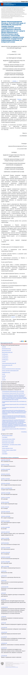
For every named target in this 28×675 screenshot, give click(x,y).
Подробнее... (24, 431)
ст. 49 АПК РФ (4, 647)
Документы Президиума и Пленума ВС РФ (11, 389)
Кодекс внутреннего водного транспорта (11, 368)
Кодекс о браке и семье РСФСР (9, 450)
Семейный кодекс (6, 372)
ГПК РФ (4, 361)
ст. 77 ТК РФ (3, 622)
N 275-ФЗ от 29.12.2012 (5, 483)
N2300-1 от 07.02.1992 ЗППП (6, 488)
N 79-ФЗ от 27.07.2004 (5, 478)
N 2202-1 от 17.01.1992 (5, 538)
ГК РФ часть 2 (5, 355)
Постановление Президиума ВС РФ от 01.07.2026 (13, 391)
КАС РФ (4, 366)
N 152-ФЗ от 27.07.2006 (5, 547)
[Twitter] (23, 340)
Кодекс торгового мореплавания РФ (10, 370)
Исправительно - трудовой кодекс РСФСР (11, 444)
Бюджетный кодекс (6, 348)
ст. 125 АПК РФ (4, 655)
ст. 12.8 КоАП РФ (4, 607)
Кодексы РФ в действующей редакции (10, 345)
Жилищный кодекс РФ (7, 365)
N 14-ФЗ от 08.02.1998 (5, 527)
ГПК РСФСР (4, 437)
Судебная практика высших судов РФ (10, 381)
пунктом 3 (15, 81)
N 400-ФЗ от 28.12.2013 (5, 459)
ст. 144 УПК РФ (4, 627)
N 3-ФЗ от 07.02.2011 (5, 506)
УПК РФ (4, 379)
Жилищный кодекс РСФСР (8, 440)
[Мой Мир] (26, 340)
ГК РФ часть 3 (5, 357)
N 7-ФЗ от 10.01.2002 (5, 502)
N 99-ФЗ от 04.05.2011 (5, 521)
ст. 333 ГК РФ (3, 571)
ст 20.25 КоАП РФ (4, 586)
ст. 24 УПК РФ (4, 636)
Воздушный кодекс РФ (7, 352)
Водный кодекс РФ (6, 350)
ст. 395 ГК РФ (3, 580)
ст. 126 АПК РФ (4, 643)
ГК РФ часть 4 (5, 359)
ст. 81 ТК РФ (3, 593)
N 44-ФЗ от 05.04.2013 (5, 552)
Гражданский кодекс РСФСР (8, 439)
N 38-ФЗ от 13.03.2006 (5, 497)
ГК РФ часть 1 (5, 354)
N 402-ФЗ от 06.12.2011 (5, 511)
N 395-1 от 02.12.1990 (5, 566)
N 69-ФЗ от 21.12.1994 (5, 464)
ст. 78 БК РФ (3, 599)
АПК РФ (4, 346)
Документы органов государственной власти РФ (13, 388)
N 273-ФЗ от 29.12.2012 (5, 474)
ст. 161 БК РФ (3, 616)
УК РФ (3, 377)
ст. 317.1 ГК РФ (4, 575)
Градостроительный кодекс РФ (9, 363)
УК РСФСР (4, 451)
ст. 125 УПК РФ (4, 632)
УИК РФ (4, 376)
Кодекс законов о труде (7, 448)
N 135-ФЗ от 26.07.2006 (5, 516)
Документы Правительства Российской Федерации (13, 386)
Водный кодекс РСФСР (7, 435)
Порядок (19, 99)
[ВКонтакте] (21, 340)
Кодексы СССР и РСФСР (7, 433)
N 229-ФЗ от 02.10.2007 (5, 557)
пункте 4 (13, 316)
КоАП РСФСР (5, 446)
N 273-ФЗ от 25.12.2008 (5, 492)
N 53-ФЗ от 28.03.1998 (5, 561)
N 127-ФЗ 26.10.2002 (5, 542)
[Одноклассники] (24, 340)
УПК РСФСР (4, 453)
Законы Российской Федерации (9, 383)
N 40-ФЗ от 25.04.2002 (5, 469)
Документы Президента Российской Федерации (13, 384)
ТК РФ (3, 374)
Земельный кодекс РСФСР (8, 442)
